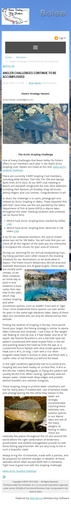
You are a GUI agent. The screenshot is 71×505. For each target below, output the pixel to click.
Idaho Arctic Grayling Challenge (19, 471)
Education (21, 57)
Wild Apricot (36, 498)
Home (8, 57)
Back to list (8, 66)
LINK (9, 224)
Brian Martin (35, 83)
